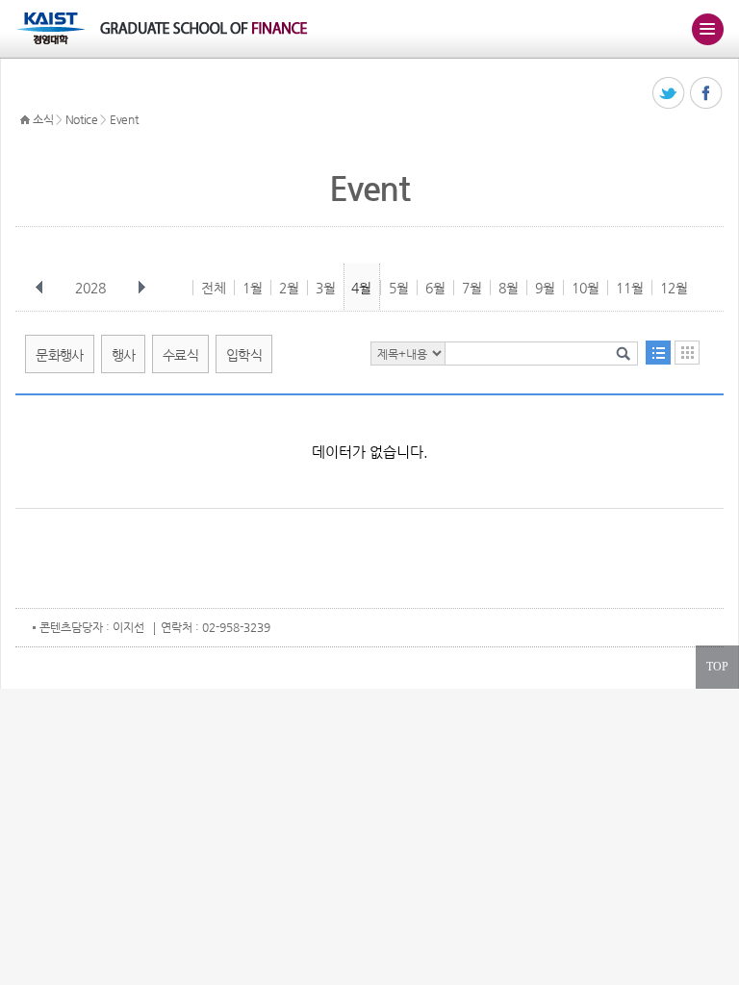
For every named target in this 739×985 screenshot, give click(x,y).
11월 (630, 287)
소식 (43, 119)
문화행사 (59, 355)
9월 (545, 287)
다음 (141, 288)
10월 (585, 287)
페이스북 (707, 94)
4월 (361, 287)
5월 (399, 287)
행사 (124, 355)
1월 (252, 287)
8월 (508, 287)
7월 (472, 287)
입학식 (244, 355)
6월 (435, 287)
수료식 (180, 355)
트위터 (669, 94)
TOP (717, 666)
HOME (25, 120)
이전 (39, 288)
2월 (289, 287)
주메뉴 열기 (707, 29)
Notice (81, 119)
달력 (687, 353)
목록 (658, 353)
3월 (326, 287)
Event (124, 119)
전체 (213, 287)
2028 (90, 287)
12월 (674, 287)
